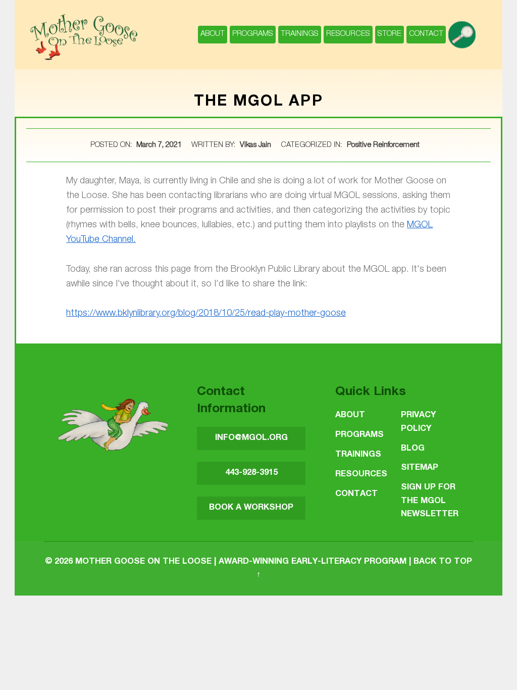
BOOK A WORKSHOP (251, 508)
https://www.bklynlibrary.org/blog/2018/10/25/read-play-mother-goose (206, 313)
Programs (252, 34)
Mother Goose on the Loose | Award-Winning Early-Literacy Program (240, 562)
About (212, 34)
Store (389, 34)
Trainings (300, 34)
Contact (426, 34)
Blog (413, 449)
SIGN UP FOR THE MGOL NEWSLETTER (429, 501)
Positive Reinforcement (383, 145)
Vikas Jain (256, 145)
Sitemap (419, 468)
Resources (348, 34)
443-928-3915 (251, 473)
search (463, 29)
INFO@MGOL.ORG (251, 438)
